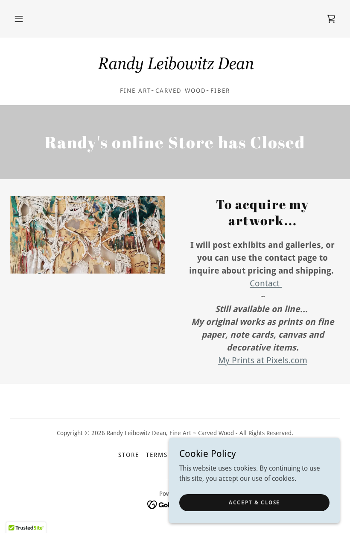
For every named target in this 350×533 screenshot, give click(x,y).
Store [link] (128, 454)
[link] (331, 18)
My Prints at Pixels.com (262, 360)
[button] (18, 18)
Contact (266, 283)
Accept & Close (254, 502)
